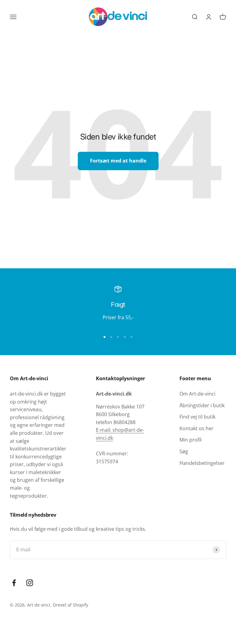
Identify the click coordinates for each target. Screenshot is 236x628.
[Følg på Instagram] (30, 583)
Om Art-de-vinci (197, 393)
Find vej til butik (197, 416)
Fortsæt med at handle (118, 160)
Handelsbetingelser (202, 463)
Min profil (190, 439)
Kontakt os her (196, 428)
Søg (183, 451)
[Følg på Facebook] (14, 583)
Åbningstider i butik (202, 405)
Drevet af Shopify (70, 605)
